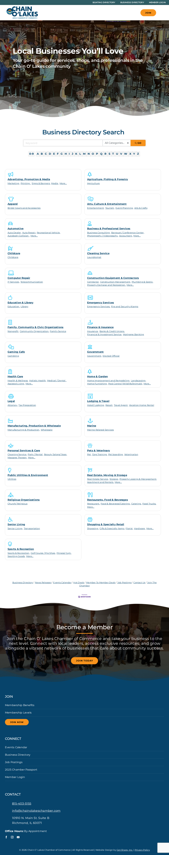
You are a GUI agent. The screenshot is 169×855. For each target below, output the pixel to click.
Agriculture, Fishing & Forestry (107, 179)
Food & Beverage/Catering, (115, 503)
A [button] (38, 153)
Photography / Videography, (102, 236)
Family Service (58, 331)
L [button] (80, 153)
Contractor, (93, 282)
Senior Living (16, 524)
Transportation (32, 528)
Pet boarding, (115, 454)
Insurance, (93, 331)
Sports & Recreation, (19, 553)
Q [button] (101, 153)
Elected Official (111, 356)
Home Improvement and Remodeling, (108, 380)
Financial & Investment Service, (104, 334)
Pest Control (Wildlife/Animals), (125, 383)
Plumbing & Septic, (142, 282)
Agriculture (93, 183)
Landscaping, (138, 380)
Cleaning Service (98, 253)
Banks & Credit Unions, (112, 331)
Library (24, 306)
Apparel (13, 203)
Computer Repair (19, 277)
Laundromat (94, 257)
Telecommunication (31, 282)
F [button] (58, 153)
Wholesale (46, 430)
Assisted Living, (16, 383)
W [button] (125, 153)
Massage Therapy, (17, 457)
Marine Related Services (100, 430)
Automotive (15, 228)
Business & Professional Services (108, 228)
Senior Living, (15, 528)
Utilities (12, 479)
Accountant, (126, 236)
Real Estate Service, (98, 479)
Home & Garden (97, 376)
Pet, (89, 454)
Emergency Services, (98, 306)
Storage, (114, 479)
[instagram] (12, 837)
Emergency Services (100, 302)
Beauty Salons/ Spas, (55, 454)
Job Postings (124, 582)
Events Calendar (62, 582)
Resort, (109, 405)
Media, (55, 183)
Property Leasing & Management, (138, 479)
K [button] (76, 153)
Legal (11, 401)
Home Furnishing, (97, 383)
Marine (91, 425)
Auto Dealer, (14, 232)
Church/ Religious (17, 503)
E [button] (54, 153)
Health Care (15, 376)
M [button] (84, 153)
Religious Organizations (24, 499)
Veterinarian (131, 454)
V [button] (121, 153)
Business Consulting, (98, 232)
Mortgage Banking (133, 334)
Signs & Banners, (41, 183)
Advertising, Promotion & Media (29, 179)
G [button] (62, 153)
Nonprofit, (13, 331)
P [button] (97, 153)
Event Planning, (125, 208)
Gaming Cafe (16, 351)
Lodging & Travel (98, 401)
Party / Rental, (35, 454)
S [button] (109, 153)
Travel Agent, (121, 405)
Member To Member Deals (100, 582)
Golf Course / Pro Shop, (43, 553)
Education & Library (21, 302)
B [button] (42, 153)
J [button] (72, 153)
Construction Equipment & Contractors (113, 277)
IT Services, (14, 282)
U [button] (117, 153)
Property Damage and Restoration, (106, 285)
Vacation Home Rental (141, 405)
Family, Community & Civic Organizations (35, 327)
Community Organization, (34, 331)
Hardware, (140, 528)
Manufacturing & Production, (24, 430)
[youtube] (18, 837)
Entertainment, (95, 208)
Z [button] (138, 153)
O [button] (93, 153)
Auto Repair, (29, 232)
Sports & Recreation (21, 549)
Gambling (13, 356)
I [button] (69, 153)
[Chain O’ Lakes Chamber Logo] (21, 7)
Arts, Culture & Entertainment (107, 203)
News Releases (43, 582)
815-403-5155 (21, 803)
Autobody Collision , (19, 236)
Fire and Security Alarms (124, 306)
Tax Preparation (27, 405)
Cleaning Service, (17, 454)
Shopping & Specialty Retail (105, 524)
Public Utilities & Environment (28, 475)
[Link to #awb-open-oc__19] (161, 13)
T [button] (113, 153)
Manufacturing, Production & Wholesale (34, 425)
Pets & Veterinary (98, 450)
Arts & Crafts (140, 208)
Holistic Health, (37, 380)
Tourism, (110, 208)
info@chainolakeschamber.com (36, 811)
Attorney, (13, 405)
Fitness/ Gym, (64, 553)
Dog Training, (99, 454)
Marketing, (14, 183)
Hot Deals (78, 582)
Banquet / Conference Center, (127, 232)
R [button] (105, 153)
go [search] (139, 142)
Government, (94, 356)
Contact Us (139, 582)
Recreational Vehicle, (48, 232)
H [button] (66, 153)
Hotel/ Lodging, (96, 405)
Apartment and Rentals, (100, 482)
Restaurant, (93, 503)
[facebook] (6, 837)
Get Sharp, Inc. (125, 850)
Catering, (136, 503)
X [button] (130, 153)
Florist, (129, 528)
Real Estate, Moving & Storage (107, 475)
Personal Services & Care (24, 450)
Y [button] (134, 153)
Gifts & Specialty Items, (112, 528)
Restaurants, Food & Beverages (107, 499)
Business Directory (22, 582)
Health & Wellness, (18, 380)
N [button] (89, 153)
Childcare (14, 253)
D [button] (50, 153)
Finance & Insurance (100, 327)
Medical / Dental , (57, 380)
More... (63, 183)
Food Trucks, (149, 503)
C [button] (46, 153)
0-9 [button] (31, 153)
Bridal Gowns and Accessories (24, 208)
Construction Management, (115, 282)
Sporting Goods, (16, 556)
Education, (14, 306)
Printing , (26, 183)
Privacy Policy (142, 850)
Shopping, (93, 528)
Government (95, 351)
